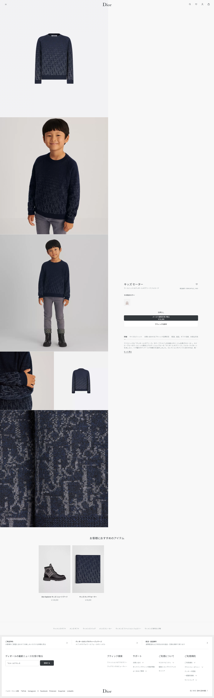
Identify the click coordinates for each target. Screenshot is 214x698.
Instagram (32, 691)
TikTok (23, 691)
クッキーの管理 (190, 671)
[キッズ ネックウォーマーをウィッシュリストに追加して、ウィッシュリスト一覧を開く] (104, 550)
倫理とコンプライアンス (167, 667)
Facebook (43, 691)
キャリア (162, 671)
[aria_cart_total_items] (208, 4)
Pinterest (52, 691)
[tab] (125, 336)
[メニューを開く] (6, 4)
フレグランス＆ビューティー (117, 666)
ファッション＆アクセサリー (117, 662)
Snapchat (61, 691)
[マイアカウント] (202, 4)
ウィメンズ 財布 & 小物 (153, 628)
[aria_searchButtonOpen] (190, 4)
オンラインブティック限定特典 (144, 667)
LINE (17, 691)
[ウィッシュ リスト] (196, 4)
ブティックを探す (161, 324)
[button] (54, 58)
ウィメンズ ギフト (59, 628)
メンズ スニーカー (105, 628)
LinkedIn (70, 691)
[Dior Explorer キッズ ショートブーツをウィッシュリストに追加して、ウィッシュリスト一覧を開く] (70, 550)
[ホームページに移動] (107, 4)
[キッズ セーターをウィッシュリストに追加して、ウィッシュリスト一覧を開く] (196, 284)
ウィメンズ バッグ (89, 628)
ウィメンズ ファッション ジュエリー (128, 628)
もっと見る (128, 352)
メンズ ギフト (74, 628)
